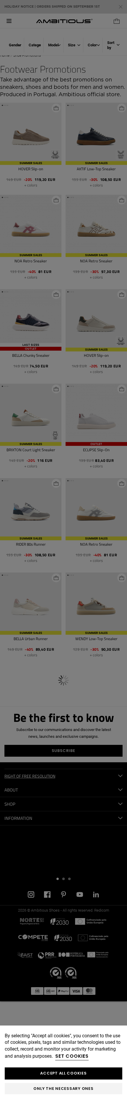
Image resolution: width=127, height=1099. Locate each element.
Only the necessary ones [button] (63, 1088)
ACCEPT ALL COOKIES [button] (63, 1073)
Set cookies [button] (72, 1056)
